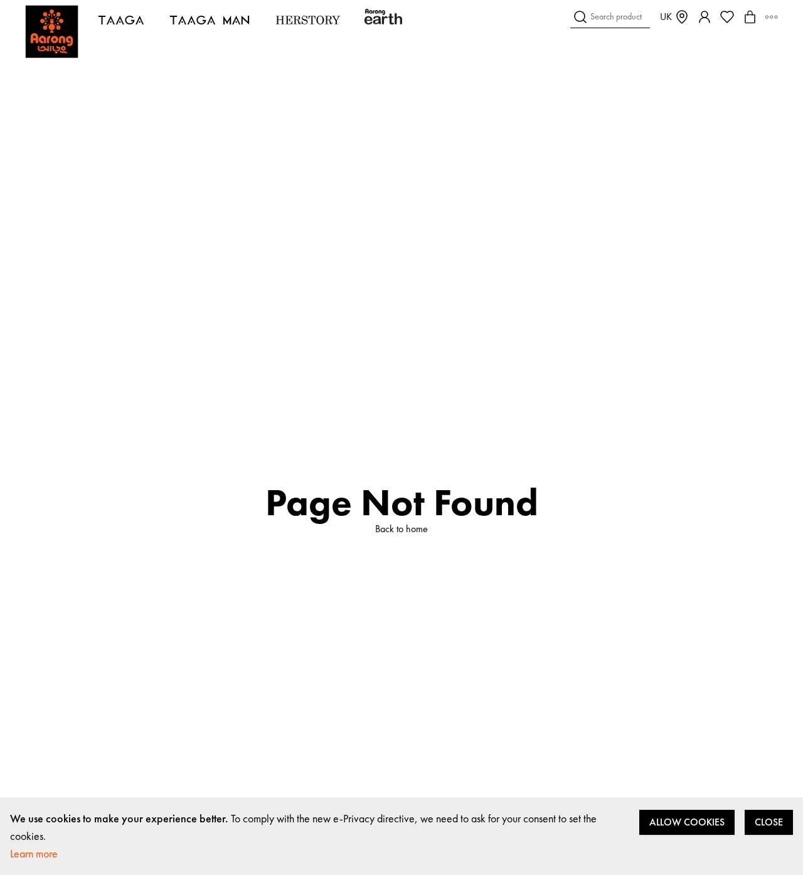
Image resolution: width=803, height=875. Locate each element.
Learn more (34, 853)
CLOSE (769, 822)
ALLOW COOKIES (687, 822)
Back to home (401, 528)
